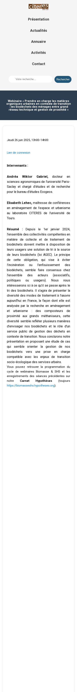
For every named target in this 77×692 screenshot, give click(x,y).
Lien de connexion (18, 152)
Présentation (38, 19)
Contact (38, 64)
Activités (38, 52)
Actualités (38, 30)
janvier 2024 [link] (60, 229)
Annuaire (38, 41)
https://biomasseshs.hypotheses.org (30, 385)
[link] (60, 229)
